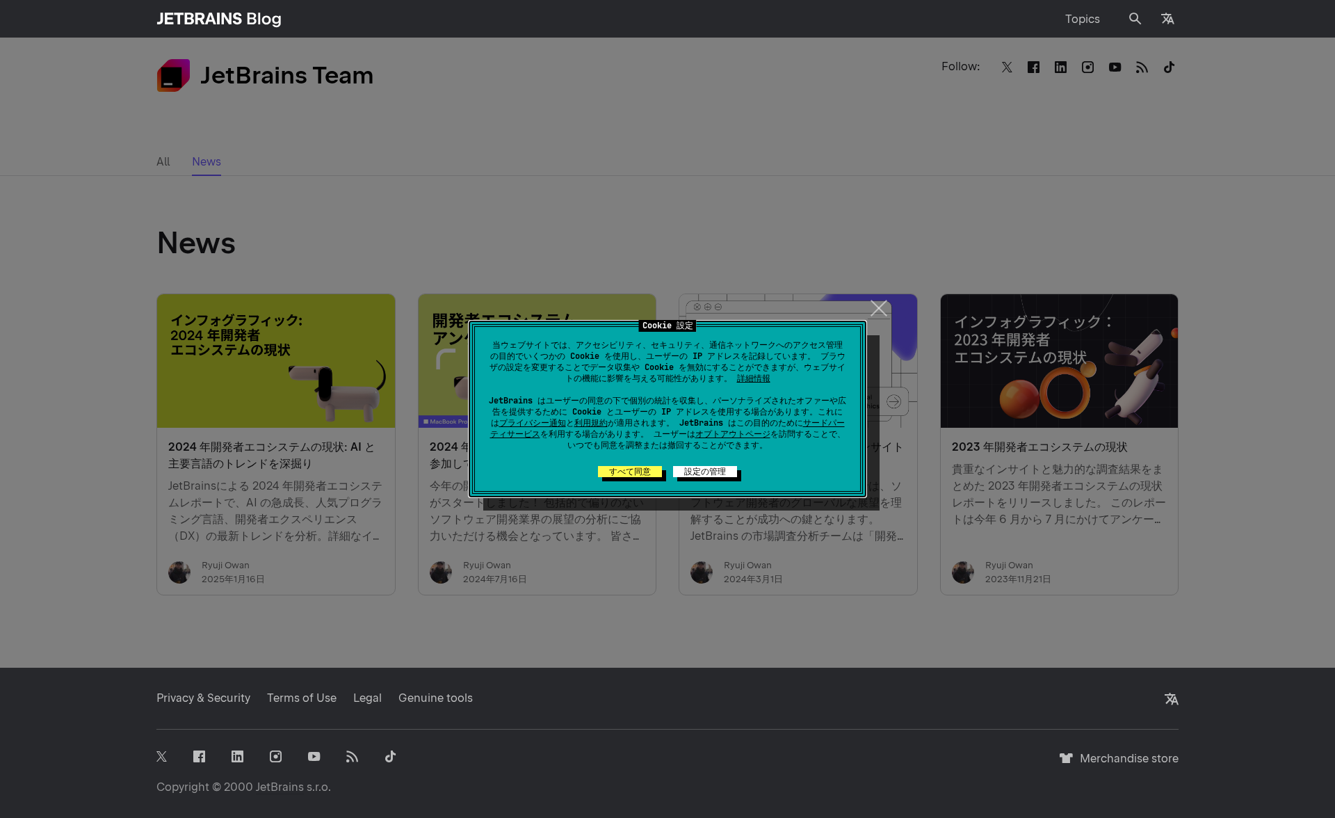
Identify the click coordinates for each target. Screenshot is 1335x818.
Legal (367, 698)
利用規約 (591, 422)
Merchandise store (1125, 765)
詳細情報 (753, 378)
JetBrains (280, 787)
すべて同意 (630, 471)
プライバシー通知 (532, 422)
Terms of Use (302, 698)
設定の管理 (705, 471)
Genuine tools (435, 698)
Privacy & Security (203, 698)
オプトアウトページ (732, 434)
